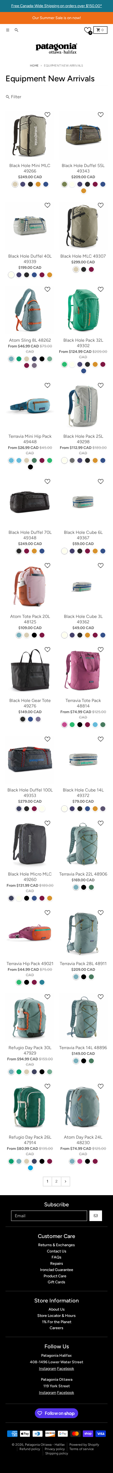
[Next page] (65, 1181)
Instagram (47, 1368)
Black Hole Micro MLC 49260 (30, 876)
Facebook (65, 1368)
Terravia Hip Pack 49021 (30, 963)
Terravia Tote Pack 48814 (83, 703)
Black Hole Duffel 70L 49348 (30, 535)
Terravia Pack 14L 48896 (83, 1047)
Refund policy (29, 1449)
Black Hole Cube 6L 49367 (83, 535)
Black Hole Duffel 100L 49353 (30, 792)
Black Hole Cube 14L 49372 (83, 792)
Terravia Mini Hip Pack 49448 (30, 439)
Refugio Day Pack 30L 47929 (30, 1050)
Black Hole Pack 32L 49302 (83, 343)
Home (34, 65)
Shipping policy (56, 1453)
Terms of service (81, 1449)
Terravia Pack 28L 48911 (83, 963)
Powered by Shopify (84, 1445)
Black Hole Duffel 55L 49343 (83, 168)
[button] (87, 30)
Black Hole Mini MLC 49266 (29, 168)
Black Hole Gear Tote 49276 (30, 703)
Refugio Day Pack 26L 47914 (30, 1140)
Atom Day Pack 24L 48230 (83, 1140)
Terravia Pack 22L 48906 (83, 874)
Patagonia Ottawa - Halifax (45, 1445)
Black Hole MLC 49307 (83, 256)
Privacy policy (55, 1449)
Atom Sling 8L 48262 (30, 340)
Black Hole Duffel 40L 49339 (30, 259)
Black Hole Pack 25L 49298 (83, 439)
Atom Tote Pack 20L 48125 (30, 619)
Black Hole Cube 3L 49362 (83, 619)
